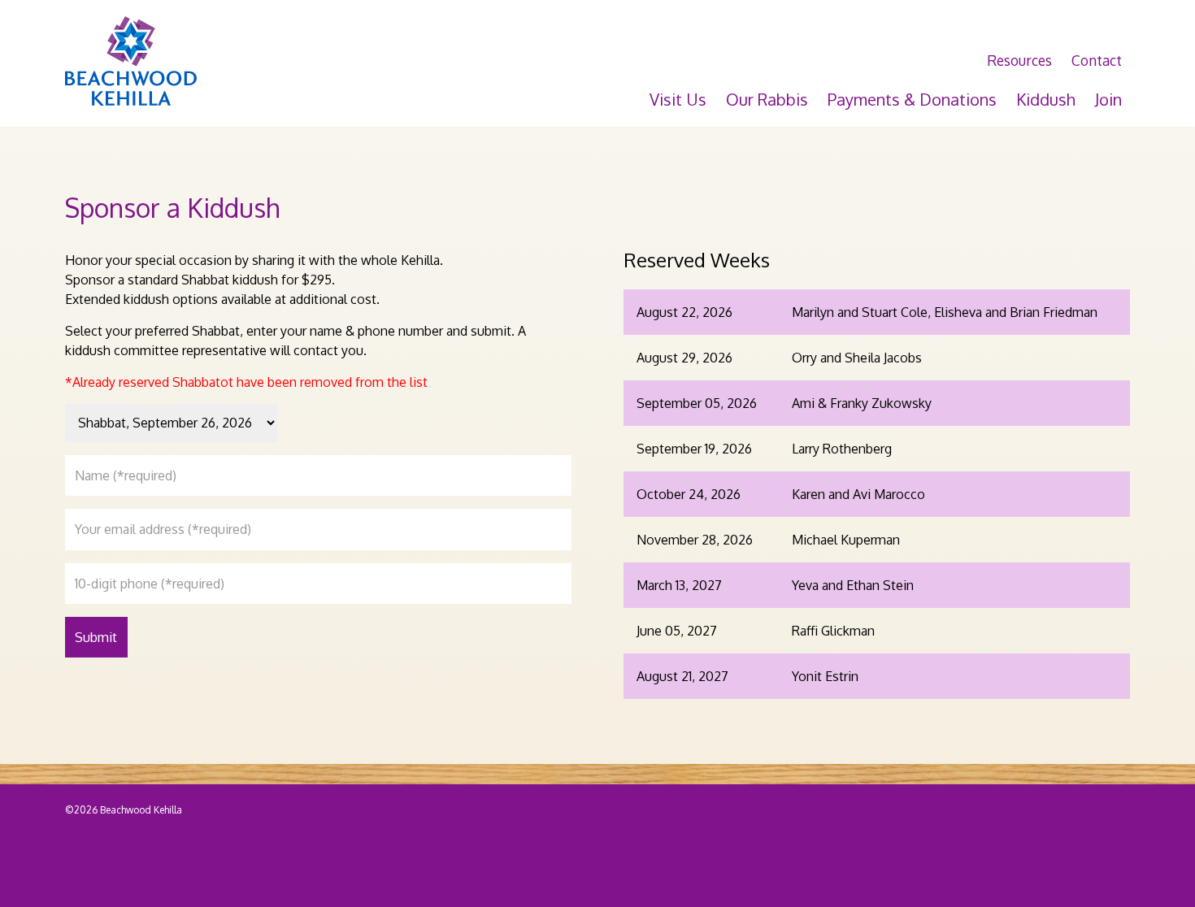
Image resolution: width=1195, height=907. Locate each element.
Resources (1019, 60)
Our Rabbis (767, 99)
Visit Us (678, 99)
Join (1108, 99)
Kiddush (1046, 99)
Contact (1096, 60)
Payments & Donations (912, 99)
